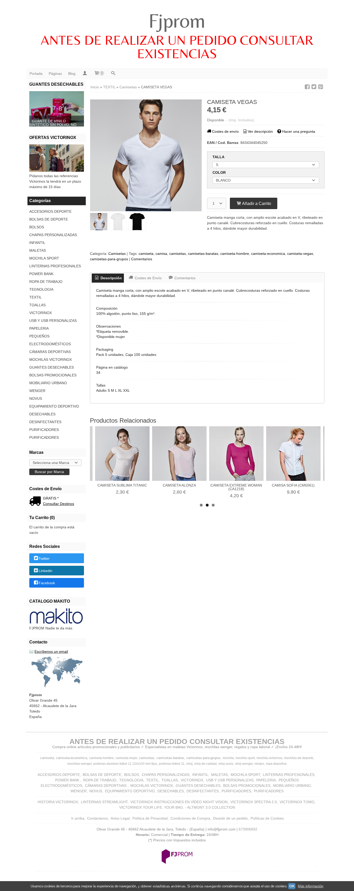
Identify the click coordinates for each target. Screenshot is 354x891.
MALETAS (37, 250)
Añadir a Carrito (256, 203)
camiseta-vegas (300, 253)
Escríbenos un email (51, 651)
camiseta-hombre (234, 253)
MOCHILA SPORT (44, 258)
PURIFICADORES (44, 430)
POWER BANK (41, 274)
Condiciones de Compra (190, 818)
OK (291, 886)
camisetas (177, 253)
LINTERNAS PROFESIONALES (55, 266)
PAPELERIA (39, 328)
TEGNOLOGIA (41, 289)
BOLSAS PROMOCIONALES (52, 375)
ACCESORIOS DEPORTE (50, 211)
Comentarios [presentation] (184, 278)
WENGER (37, 391)
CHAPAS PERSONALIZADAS (53, 235)
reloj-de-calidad (205, 764)
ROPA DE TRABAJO (45, 282)
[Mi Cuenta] (84, 73)
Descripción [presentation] (111, 278)
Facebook (47, 583)
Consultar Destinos (58, 504)
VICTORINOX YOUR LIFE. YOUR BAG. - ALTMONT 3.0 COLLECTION (177, 807)
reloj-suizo (225, 764)
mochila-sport (245, 758)
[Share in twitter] (313, 87)
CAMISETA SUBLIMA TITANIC (122, 485)
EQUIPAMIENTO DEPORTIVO (54, 406)
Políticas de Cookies (267, 818)
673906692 (248, 829)
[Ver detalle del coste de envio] (36, 502)
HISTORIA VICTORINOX (58, 802)
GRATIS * (51, 498)
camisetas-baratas (203, 253)
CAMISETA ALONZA (179, 485)
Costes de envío (225, 131)
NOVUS (35, 398)
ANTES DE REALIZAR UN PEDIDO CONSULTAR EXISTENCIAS (177, 46)
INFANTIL (37, 243)
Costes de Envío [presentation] (148, 278)
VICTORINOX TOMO (297, 802)
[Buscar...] (113, 73)
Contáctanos (97, 818)
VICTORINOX (40, 313)
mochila (228, 758)
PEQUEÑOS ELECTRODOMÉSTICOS (50, 340)
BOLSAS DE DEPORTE (48, 219)
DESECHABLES (42, 414)
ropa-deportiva (276, 764)
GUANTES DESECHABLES (51, 367)
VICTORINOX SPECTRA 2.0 (253, 802)
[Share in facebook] (307, 87)
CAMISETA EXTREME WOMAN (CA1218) (236, 487)
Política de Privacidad (150, 818)
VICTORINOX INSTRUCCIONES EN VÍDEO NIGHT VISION (179, 802)
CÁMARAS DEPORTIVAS (50, 352)
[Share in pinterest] (320, 87)
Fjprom (177, 20)
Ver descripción (260, 131)
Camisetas (117, 253)
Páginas (55, 73)
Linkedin (45, 571)
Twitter (44, 558)
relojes (259, 764)
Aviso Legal (120, 818)
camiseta (146, 253)
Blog (71, 73)
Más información (310, 886)
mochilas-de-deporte (298, 758)
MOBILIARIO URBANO (48, 383)
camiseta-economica (268, 253)
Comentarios (141, 259)
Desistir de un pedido (230, 818)
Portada (36, 73)
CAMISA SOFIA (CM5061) (293, 485)
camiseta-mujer (126, 758)
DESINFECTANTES (45, 422)
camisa (161, 253)
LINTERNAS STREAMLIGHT (104, 802)
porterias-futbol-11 (172, 764)
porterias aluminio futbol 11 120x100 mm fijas (125, 764)
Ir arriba (77, 818)
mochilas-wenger (79, 764)
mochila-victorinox (269, 758)
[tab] (108, 278)
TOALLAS (37, 305)
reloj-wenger (244, 764)
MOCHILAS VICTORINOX (50, 359)
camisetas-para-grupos (109, 259)
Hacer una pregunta (298, 131)
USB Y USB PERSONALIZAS (53, 320)
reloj (189, 764)
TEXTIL (35, 297)
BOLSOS (36, 227)
